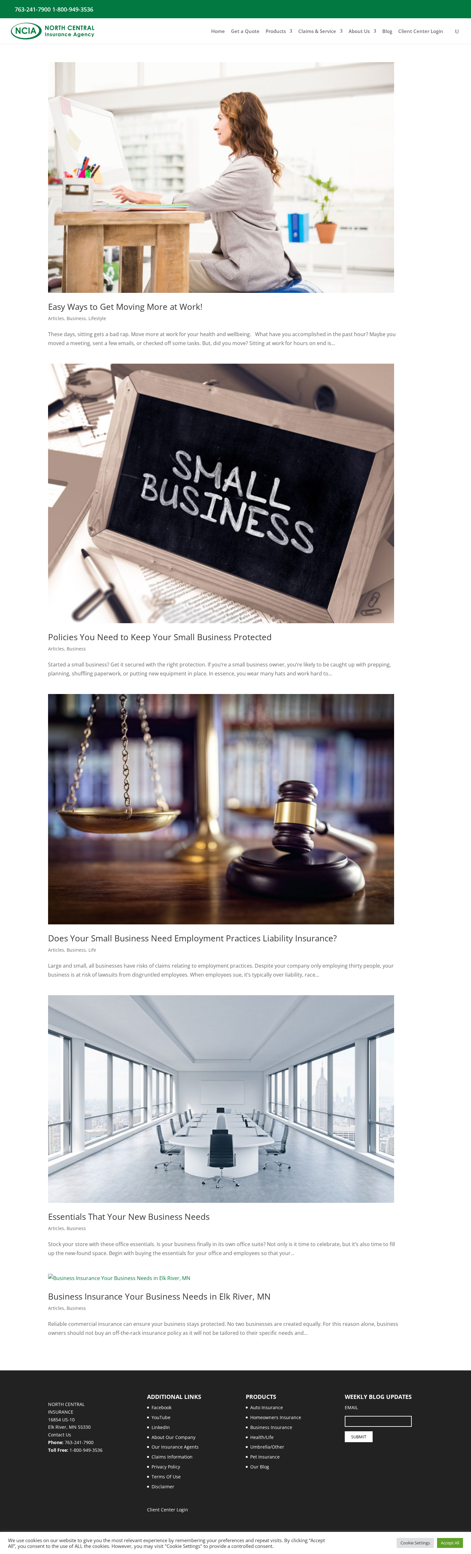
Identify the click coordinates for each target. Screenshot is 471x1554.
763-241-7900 (79, 1442)
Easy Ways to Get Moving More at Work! (125, 306)
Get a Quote (245, 31)
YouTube (161, 1417)
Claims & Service (317, 31)
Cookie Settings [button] (415, 1543)
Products (276, 31)
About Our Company (173, 1437)
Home (218, 31)
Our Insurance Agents (175, 1447)
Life (92, 950)
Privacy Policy (166, 1467)
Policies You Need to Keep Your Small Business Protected (160, 637)
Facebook (161, 1407)
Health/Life (262, 1437)
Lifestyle (97, 318)
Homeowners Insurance (275, 1417)
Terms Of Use (166, 1477)
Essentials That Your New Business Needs (129, 1216)
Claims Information (172, 1457)
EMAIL (351, 1407)
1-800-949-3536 (86, 1450)
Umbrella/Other (267, 1447)
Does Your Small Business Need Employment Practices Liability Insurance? (192, 938)
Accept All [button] (450, 1543)
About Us (359, 31)
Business (76, 318)
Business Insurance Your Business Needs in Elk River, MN (159, 1296)
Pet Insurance (265, 1457)
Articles (56, 318)
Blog (387, 31)
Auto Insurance (266, 1407)
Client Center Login (420, 31)
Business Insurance (271, 1427)
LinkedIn (161, 1427)
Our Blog (259, 1467)
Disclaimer (163, 1487)
